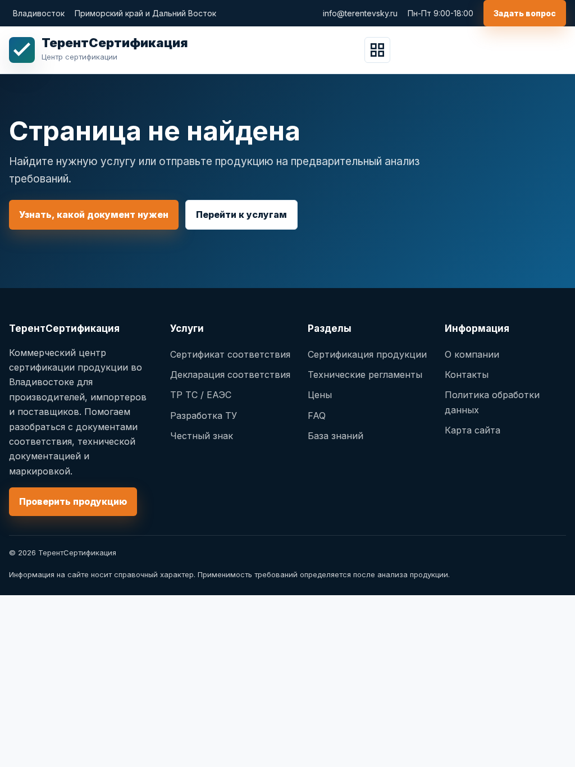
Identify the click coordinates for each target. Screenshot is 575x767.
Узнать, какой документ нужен (93, 214)
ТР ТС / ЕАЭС (200, 394)
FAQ (317, 415)
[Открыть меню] (377, 50)
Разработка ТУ (203, 415)
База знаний (335, 435)
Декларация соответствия (230, 374)
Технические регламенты (365, 374)
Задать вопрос (525, 13)
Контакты (467, 374)
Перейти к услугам (241, 214)
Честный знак (201, 435)
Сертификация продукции (367, 354)
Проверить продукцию (73, 501)
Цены (320, 394)
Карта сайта (472, 430)
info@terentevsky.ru (360, 13)
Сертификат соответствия (230, 354)
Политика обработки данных (492, 402)
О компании (472, 354)
